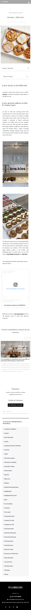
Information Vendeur (9, 466)
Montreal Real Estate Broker (11, 487)
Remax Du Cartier (8, 549)
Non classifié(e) (8, 504)
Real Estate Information (10, 533)
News (5, 499)
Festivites (6, 450)
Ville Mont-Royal (8, 566)
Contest (6, 441)
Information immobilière (10, 462)
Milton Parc (7, 479)
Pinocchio (16, 254)
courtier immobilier (15, 392)
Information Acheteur (9, 458)
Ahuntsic (6, 433)
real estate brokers (19, 314)
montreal (22, 392)
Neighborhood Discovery (18, 12)
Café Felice (24, 254)
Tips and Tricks (8, 562)
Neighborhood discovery (15, 394)
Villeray (6, 574)
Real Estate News (8, 541)
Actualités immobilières (10, 429)
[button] (28, 68)
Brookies (5, 94)
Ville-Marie (7, 570)
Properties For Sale (9, 524)
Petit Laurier (7, 512)
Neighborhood (7, 491)
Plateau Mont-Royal (9, 516)
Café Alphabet (10, 254)
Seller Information (8, 557)
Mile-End (10, 12)
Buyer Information (8, 437)
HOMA (6, 454)
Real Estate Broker (9, 528)
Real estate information (10, 537)
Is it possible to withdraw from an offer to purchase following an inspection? (15, 359)
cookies (8, 392)
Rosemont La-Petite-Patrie (11, 553)
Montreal (6, 483)
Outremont (7, 508)
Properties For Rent (9, 520)
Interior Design (8, 470)
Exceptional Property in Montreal (12, 445)
